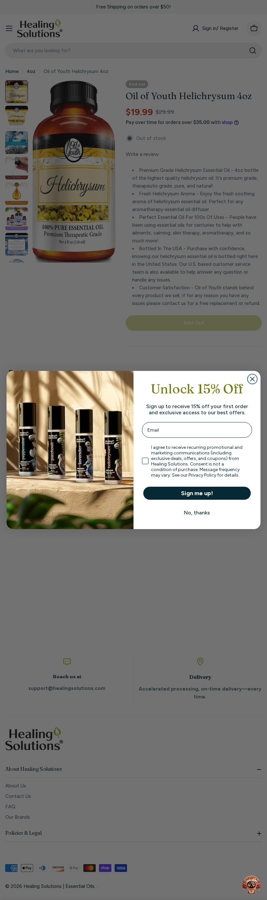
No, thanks (197, 513)
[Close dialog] (252, 379)
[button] (251, 884)
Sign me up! (197, 493)
